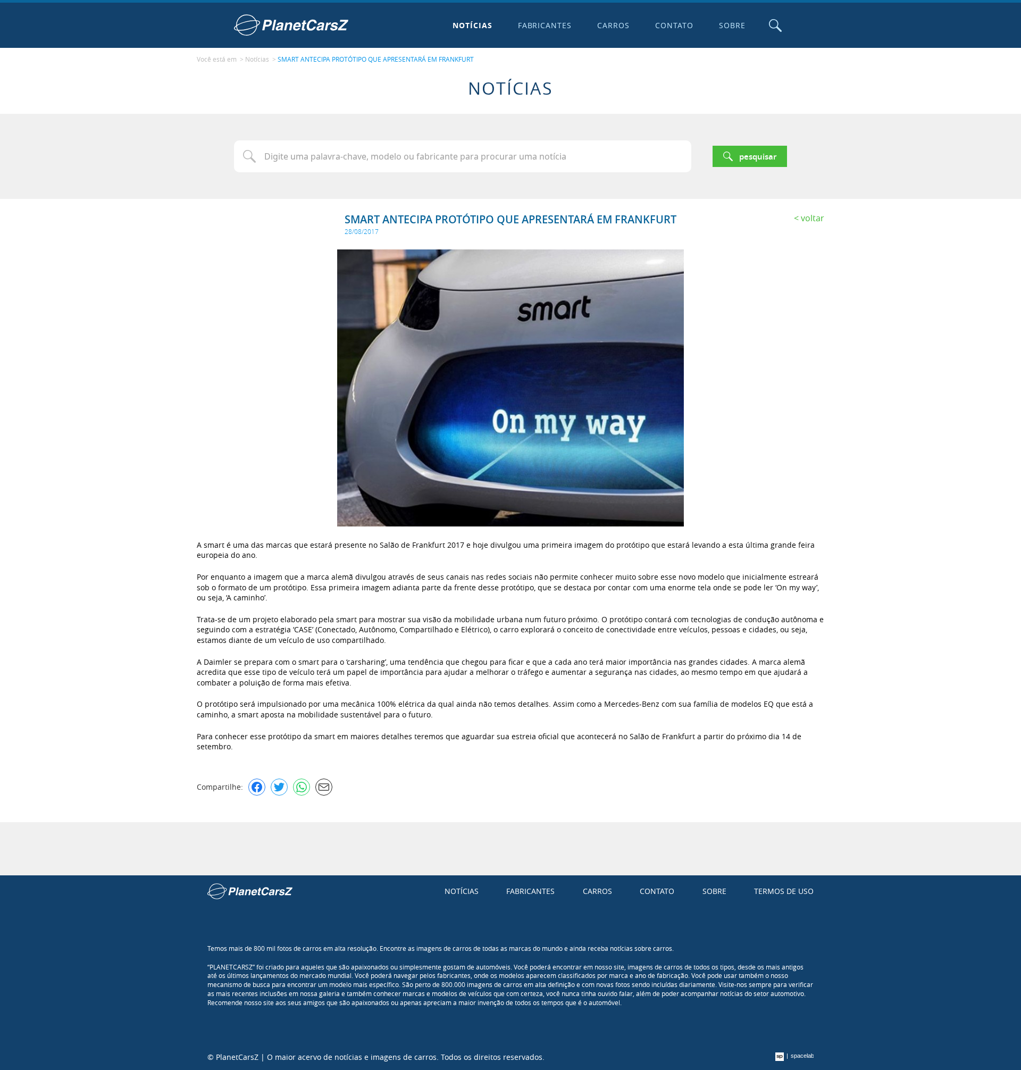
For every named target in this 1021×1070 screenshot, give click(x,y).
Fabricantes (545, 25)
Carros (613, 25)
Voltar (812, 218)
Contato (674, 25)
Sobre (732, 25)
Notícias (472, 25)
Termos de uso (784, 891)
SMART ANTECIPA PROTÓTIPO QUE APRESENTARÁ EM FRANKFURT (376, 59)
